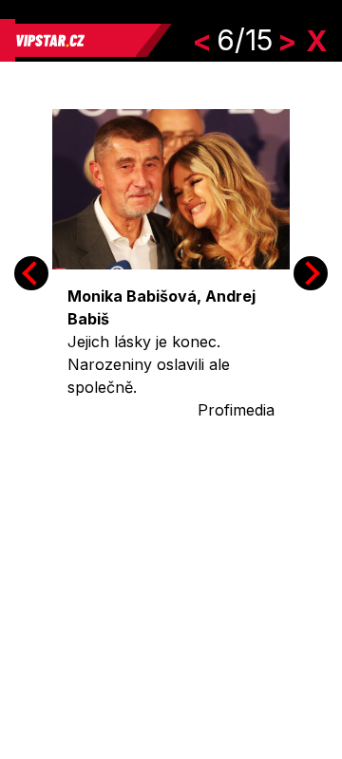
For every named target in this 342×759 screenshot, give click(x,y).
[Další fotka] (311, 273)
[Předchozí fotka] (31, 273)
